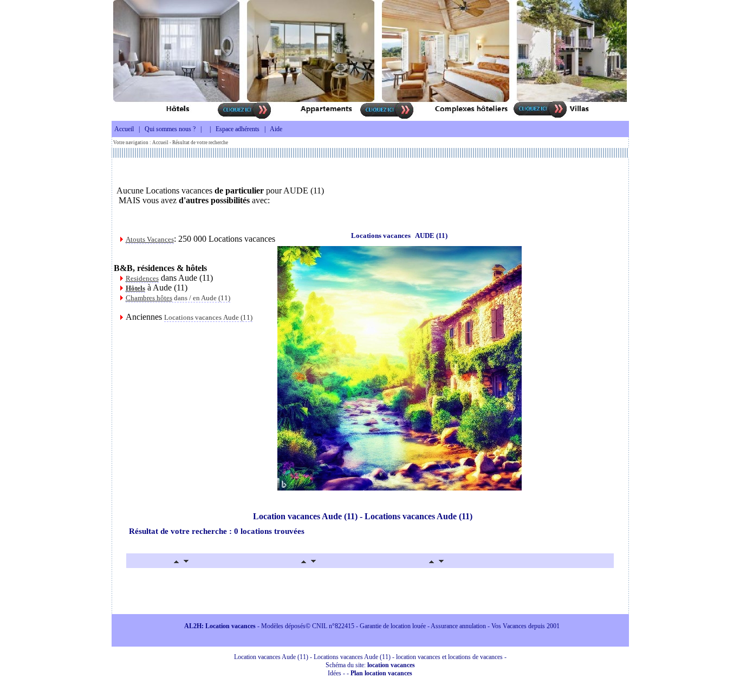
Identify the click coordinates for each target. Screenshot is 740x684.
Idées (334, 673)
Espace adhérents (237, 129)
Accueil (124, 129)
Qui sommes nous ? (170, 129)
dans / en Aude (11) (178, 298)
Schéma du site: (370, 665)
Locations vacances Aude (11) (208, 317)
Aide (276, 129)
